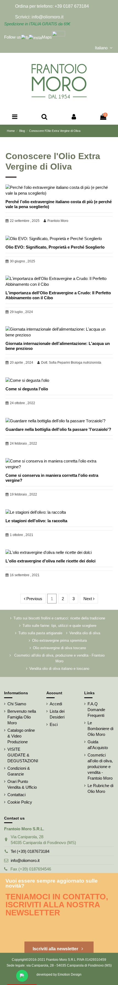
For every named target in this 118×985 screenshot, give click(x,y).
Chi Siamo (16, 703)
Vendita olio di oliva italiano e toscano (59, 668)
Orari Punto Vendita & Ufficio (22, 784)
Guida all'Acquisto (98, 744)
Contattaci (16, 794)
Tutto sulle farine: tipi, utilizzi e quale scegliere (59, 626)
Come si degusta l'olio (26, 389)
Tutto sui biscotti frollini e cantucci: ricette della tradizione (59, 618)
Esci (54, 724)
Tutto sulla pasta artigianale (40, 633)
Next (88, 598)
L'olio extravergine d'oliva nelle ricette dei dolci (50, 561)
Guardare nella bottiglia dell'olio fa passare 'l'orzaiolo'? (58, 429)
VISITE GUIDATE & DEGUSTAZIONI (22, 755)
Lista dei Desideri (57, 714)
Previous (33, 598)
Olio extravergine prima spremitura (59, 640)
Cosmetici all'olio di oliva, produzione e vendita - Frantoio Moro (59, 658)
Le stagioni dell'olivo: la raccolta (36, 520)
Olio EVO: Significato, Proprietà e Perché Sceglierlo (55, 247)
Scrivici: (22, 17)
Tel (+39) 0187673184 (30, 851)
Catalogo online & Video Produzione (21, 736)
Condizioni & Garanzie (18, 771)
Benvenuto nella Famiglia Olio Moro (21, 717)
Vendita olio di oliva (84, 633)
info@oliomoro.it (25, 860)
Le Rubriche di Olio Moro (100, 788)
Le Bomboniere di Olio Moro (100, 728)
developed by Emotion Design (59, 974)
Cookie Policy (19, 802)
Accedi (56, 703)
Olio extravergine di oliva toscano (59, 648)
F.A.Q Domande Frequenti (96, 709)
